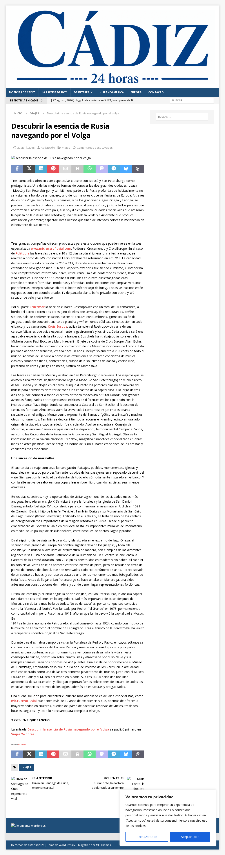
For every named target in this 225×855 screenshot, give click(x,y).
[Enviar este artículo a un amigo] (65, 169)
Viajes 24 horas (22, 734)
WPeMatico (22, 744)
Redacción (48, 148)
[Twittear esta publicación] (29, 169)
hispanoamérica (112, 92)
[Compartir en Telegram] (114, 169)
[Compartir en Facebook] (17, 169)
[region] (168, 818)
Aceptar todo (190, 837)
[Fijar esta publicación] (53, 169)
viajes (27, 767)
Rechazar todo (146, 837)
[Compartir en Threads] (138, 169)
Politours (22, 253)
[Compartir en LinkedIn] (41, 169)
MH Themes (103, 845)
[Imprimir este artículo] (77, 169)
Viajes (66, 148)
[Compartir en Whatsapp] (89, 169)
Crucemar (37, 307)
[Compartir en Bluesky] (126, 169)
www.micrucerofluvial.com (51, 248)
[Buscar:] (192, 100)
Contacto (156, 92)
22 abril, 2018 (25, 148)
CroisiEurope (57, 326)
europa (136, 92)
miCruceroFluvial (24, 701)
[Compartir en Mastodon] (102, 169)
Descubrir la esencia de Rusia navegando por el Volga (68, 729)
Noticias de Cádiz (22, 92)
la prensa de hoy (54, 92)
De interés (81, 92)
